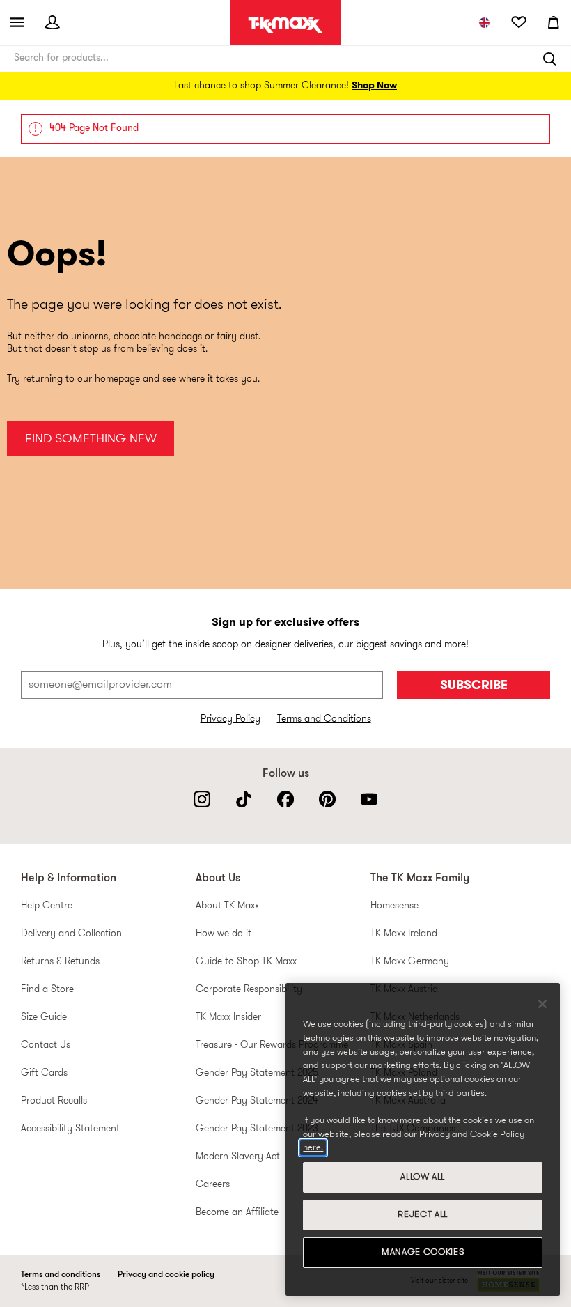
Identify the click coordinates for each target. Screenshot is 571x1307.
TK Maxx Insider (228, 1017)
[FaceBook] (285, 799)
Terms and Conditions (324, 719)
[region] (423, 1139)
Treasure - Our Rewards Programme (272, 1045)
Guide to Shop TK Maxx (246, 962)
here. (313, 1147)
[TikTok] (243, 799)
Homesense (394, 906)
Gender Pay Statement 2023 (257, 1129)
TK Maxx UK (285, 25)
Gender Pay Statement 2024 (257, 1101)
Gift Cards (44, 1073)
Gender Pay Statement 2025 (257, 1073)
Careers (213, 1185)
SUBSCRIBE (474, 686)
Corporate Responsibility (249, 989)
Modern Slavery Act (238, 1157)
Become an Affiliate (237, 1212)
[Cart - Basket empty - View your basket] (553, 22)
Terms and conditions (60, 1275)
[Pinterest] (327, 799)
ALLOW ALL (422, 1177)
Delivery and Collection (71, 934)
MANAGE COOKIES (423, 1252)
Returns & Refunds (60, 962)
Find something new (91, 439)
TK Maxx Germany (409, 962)
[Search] (550, 58)
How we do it (223, 934)
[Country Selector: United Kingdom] (484, 22)
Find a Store (47, 989)
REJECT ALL (423, 1214)
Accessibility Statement (70, 1129)
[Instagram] (202, 799)
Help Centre (46, 906)
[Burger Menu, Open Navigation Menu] (17, 22)
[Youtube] (369, 799)
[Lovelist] (518, 22)
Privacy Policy (230, 719)
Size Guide (44, 1017)
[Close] (542, 1004)
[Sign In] (52, 22)
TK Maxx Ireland (403, 934)
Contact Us (45, 1045)
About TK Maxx (227, 906)
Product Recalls (54, 1101)
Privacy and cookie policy (166, 1275)
